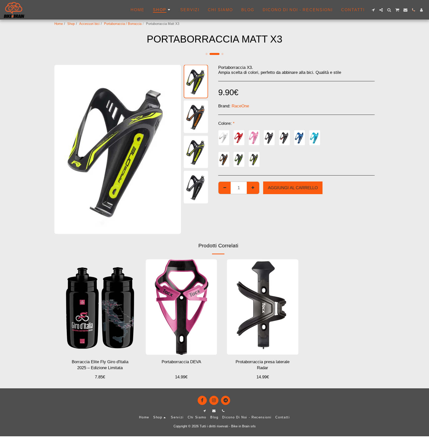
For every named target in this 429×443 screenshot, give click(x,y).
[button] (373, 10)
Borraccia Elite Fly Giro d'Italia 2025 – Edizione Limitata (100, 364)
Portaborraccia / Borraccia (123, 24)
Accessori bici (89, 24)
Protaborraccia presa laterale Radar (262, 364)
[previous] (62, 149)
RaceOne (240, 106)
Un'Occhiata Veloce (100, 348)
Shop (71, 24)
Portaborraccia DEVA (181, 361)
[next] (173, 149)
